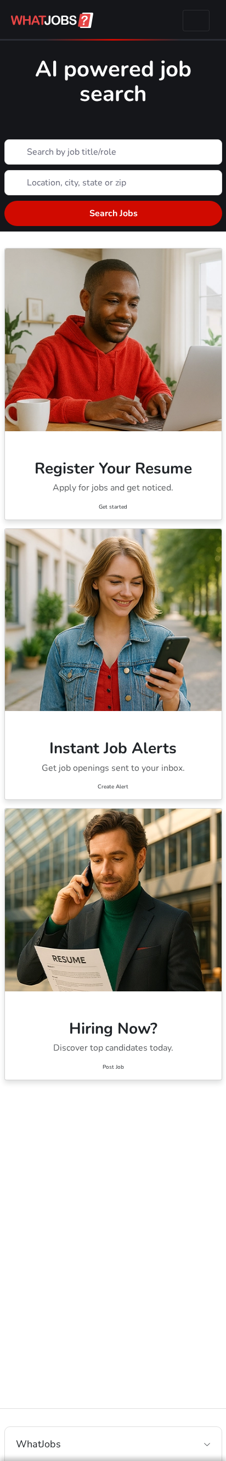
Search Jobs (113, 213)
